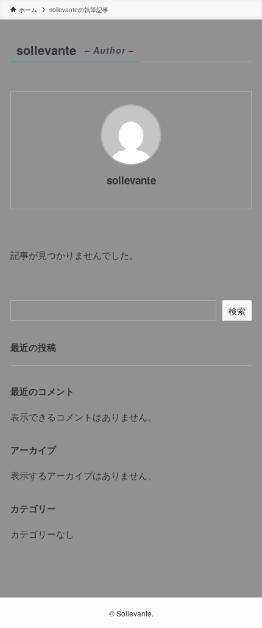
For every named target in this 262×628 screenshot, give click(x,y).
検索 (237, 311)
